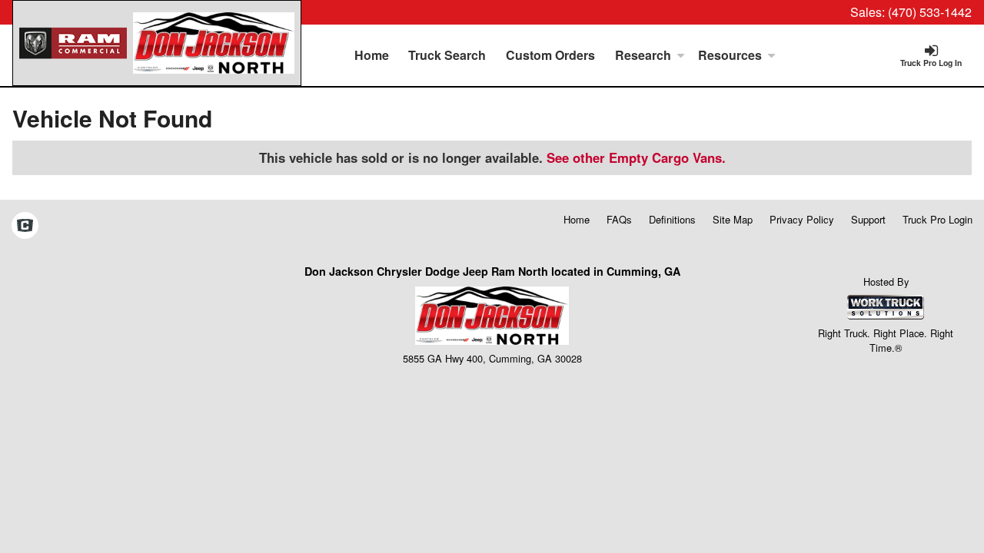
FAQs (619, 219)
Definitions (672, 219)
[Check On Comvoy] (25, 226)
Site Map (733, 219)
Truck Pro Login (937, 219)
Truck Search (447, 55)
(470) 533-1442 (930, 12)
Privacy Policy (802, 219)
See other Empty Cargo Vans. (636, 157)
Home (371, 55)
